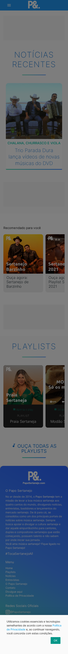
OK (55, 640)
